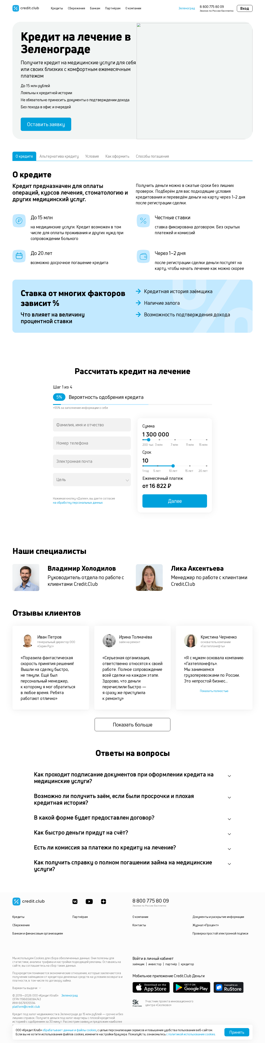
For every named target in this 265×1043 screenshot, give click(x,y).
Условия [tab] (92, 156)
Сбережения (76, 8)
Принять (236, 1032)
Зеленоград (187, 8)
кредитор (187, 964)
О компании (133, 8)
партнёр (171, 964)
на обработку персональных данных (78, 502)
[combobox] (92, 424)
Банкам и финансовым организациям (37, 933)
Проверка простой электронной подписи (220, 933)
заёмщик (138, 964)
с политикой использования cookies (190, 1034)
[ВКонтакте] (74, 901)
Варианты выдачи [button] (24, 988)
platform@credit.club (26, 1007)
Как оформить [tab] (117, 156)
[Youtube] (89, 901)
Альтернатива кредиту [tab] (59, 156)
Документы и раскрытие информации (218, 917)
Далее (175, 501)
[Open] (127, 480)
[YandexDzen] (103, 901)
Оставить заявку (46, 124)
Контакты (139, 925)
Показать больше (132, 724)
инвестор (154, 964)
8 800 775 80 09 (212, 6)
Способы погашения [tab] (152, 156)
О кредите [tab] (24, 156)
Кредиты (57, 8)
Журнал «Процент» (206, 925)
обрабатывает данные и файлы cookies (69, 1030)
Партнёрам (112, 8)
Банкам (95, 8)
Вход (244, 8)
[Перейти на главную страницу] (25, 8)
